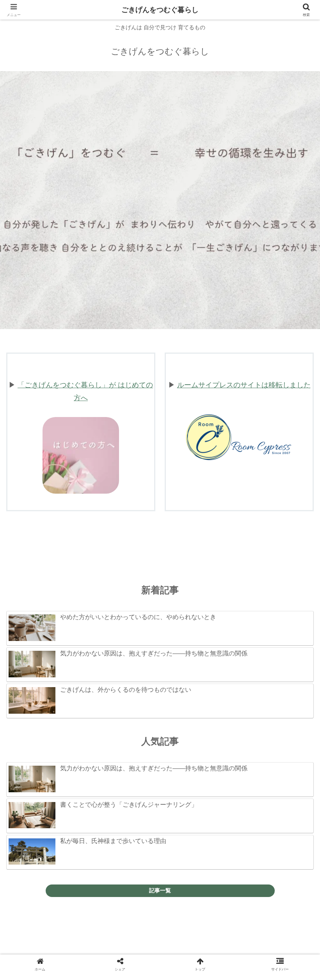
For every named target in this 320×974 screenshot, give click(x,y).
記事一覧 (160, 890)
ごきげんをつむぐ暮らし (160, 10)
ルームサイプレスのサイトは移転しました (244, 385)
